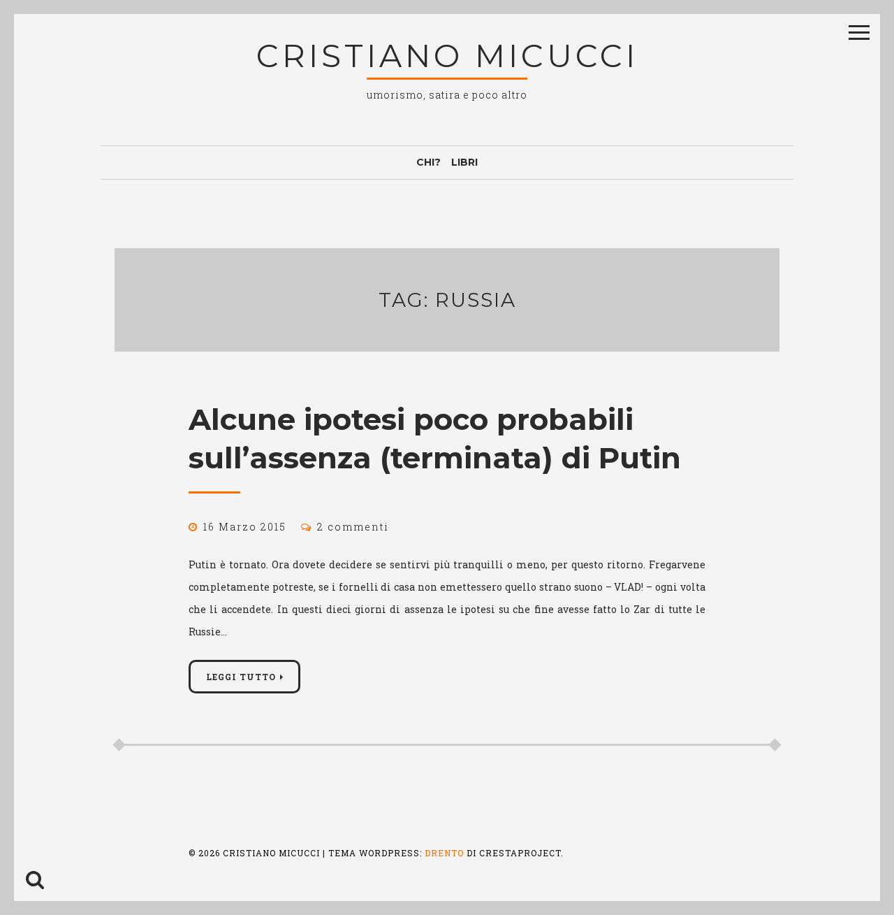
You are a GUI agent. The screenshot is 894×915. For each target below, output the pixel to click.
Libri (464, 162)
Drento (444, 852)
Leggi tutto (241, 676)
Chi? (428, 162)
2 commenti (353, 526)
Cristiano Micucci (447, 55)
